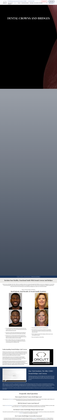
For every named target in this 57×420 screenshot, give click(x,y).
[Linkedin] (49, 3)
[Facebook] (52, 3)
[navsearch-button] (47, 3)
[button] (14, 375)
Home (18, 276)
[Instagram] (54, 3)
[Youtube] (51, 3)
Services (21, 276)
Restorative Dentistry (27, 276)
